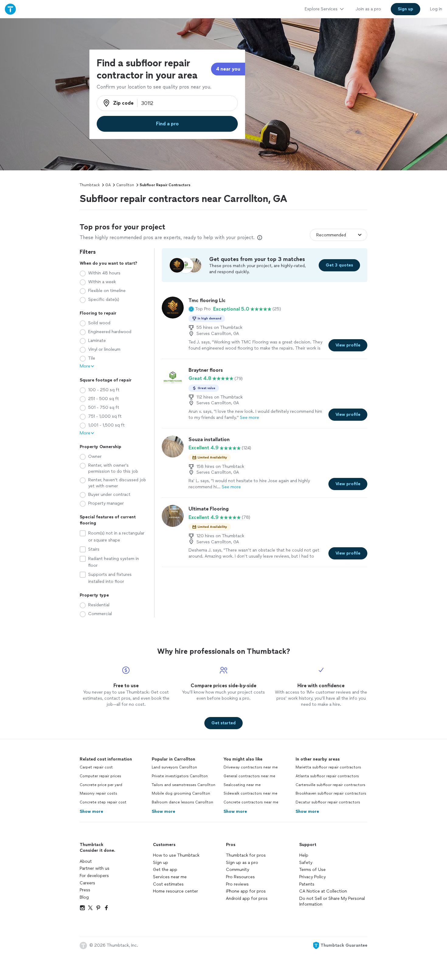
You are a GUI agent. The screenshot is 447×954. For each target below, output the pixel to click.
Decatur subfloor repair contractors (328, 802)
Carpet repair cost (96, 767)
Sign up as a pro (242, 862)
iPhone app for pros (246, 891)
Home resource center (175, 891)
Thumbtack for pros (246, 855)
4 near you (228, 69)
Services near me (170, 876)
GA (108, 185)
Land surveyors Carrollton (174, 767)
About (86, 861)
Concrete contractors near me (251, 802)
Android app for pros (247, 898)
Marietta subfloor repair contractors (328, 767)
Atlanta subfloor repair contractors (327, 776)
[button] (200, 309)
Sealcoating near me (242, 785)
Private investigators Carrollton (180, 776)
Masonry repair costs (98, 793)
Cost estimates (168, 884)
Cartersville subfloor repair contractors (330, 785)
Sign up (160, 862)
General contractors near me (249, 776)
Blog (84, 897)
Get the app (165, 869)
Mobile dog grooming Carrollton (181, 793)
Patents (306, 884)
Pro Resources (240, 876)
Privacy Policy (312, 876)
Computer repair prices (100, 776)
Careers (87, 883)
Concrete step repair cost (103, 802)
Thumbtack (90, 185)
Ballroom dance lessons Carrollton (182, 802)
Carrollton (125, 185)
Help (303, 855)
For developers (94, 875)
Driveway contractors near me (251, 767)
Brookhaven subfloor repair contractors (331, 793)
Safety (305, 862)
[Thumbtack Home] (10, 9)
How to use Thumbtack (176, 855)
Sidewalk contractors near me (250, 793)
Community (237, 869)
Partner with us (94, 868)
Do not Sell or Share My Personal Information (332, 901)
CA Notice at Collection (323, 891)
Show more (91, 811)
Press (85, 890)
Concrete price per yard (101, 785)
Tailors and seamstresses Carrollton (183, 785)
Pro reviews (237, 884)
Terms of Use (312, 869)
